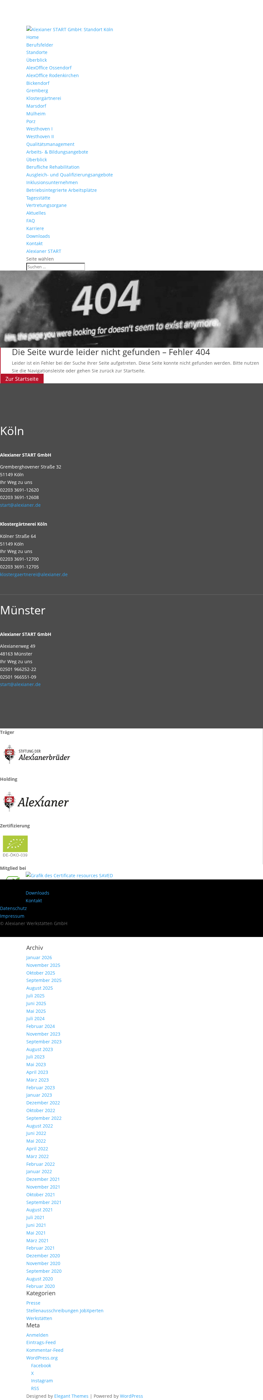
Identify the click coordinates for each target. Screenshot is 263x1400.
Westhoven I (39, 129)
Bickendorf (37, 83)
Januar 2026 (39, 957)
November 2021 (43, 1187)
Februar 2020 (40, 1286)
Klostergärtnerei (43, 98)
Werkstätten (39, 1318)
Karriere (35, 228)
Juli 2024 (35, 1018)
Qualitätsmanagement (50, 144)
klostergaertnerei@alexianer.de (34, 574)
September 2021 (44, 1202)
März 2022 (37, 1156)
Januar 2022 (39, 1171)
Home (32, 37)
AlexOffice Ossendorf (49, 68)
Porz (31, 121)
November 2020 (43, 1263)
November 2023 (43, 1034)
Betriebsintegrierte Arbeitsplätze (61, 190)
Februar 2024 (40, 1026)
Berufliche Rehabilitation (53, 167)
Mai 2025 (36, 1011)
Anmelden (37, 1335)
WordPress (131, 1396)
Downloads (38, 236)
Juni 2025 (36, 1003)
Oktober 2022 (40, 1110)
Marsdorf (36, 106)
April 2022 (37, 1149)
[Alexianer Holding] (37, 818)
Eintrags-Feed (41, 1342)
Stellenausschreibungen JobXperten (65, 1310)
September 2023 (44, 1042)
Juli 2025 (35, 996)
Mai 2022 (36, 1141)
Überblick (36, 60)
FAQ (30, 221)
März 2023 (37, 1080)
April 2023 (37, 1072)
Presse (33, 1303)
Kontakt (34, 243)
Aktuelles (36, 213)
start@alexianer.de (20, 505)
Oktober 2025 (40, 973)
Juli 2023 (35, 1057)
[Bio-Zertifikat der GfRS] (16, 860)
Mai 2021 (36, 1233)
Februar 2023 (40, 1087)
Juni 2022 (36, 1133)
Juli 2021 (35, 1217)
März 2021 (37, 1240)
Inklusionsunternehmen (52, 182)
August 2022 (39, 1126)
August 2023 (39, 1049)
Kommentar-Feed (45, 1350)
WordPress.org (42, 1358)
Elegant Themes (71, 1396)
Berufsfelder (39, 45)
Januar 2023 (39, 1095)
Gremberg (37, 90)
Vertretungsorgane (46, 205)
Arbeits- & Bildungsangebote (57, 152)
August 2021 (39, 1210)
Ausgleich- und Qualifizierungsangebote (69, 175)
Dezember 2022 (43, 1103)
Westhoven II (40, 136)
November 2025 (43, 965)
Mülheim (36, 114)
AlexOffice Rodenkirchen (52, 75)
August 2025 (39, 988)
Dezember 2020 (43, 1256)
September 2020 (44, 1271)
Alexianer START (43, 251)
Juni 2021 (36, 1225)
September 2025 (44, 980)
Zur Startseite (21, 378)
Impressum (12, 916)
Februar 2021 (40, 1248)
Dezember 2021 (43, 1179)
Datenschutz (13, 908)
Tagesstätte (38, 198)
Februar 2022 (40, 1164)
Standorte (36, 52)
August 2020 (39, 1279)
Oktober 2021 (40, 1194)
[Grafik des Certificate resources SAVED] (69, 875)
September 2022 (44, 1118)
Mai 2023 (36, 1064)
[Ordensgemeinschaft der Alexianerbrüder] (37, 771)
